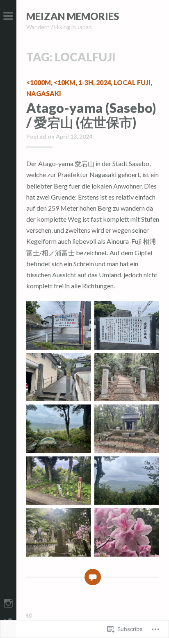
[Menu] (8, 16)
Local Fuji (132, 82)
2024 (103, 82)
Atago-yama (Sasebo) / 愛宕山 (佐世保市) (91, 115)
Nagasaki (43, 93)
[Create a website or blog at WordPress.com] (29, 615)
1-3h (85, 82)
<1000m (38, 82)
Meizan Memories (72, 16)
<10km (64, 82)
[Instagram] (8, 602)
